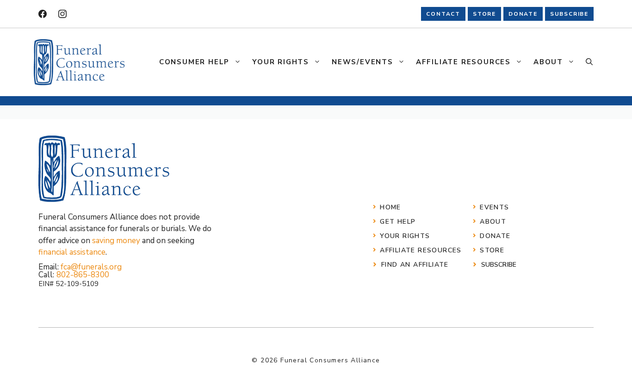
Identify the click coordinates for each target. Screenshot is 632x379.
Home (390, 207)
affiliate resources (421, 250)
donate (523, 14)
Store (492, 250)
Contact (443, 14)
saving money (116, 240)
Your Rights (280, 62)
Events (494, 207)
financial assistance (71, 252)
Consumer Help (194, 62)
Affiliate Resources (463, 62)
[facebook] (42, 14)
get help (397, 221)
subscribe (569, 14)
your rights (405, 236)
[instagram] (62, 14)
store (484, 14)
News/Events (362, 62)
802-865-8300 (82, 274)
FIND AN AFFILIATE (415, 264)
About (548, 62)
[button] (589, 62)
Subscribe (498, 264)
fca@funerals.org (91, 267)
